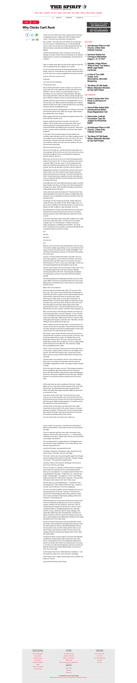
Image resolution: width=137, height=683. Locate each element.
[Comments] (37, 35)
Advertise (69, 17)
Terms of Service (64, 677)
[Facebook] (27, 35)
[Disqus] (53, 584)
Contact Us (79, 17)
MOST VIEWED (88, 42)
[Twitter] (32, 35)
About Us (59, 17)
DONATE (110, 1)
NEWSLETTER (102, 1)
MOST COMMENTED (89, 95)
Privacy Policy (71, 677)
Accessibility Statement (81, 677)
